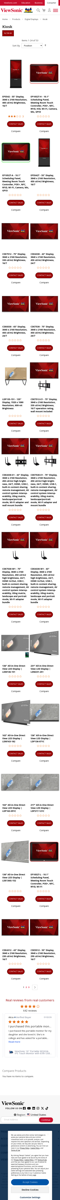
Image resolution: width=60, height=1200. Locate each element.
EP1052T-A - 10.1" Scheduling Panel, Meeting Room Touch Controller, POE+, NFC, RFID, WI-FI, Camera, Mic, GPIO (15, 183)
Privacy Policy (24, 1148)
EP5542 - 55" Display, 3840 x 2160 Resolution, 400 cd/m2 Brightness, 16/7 (14, 101)
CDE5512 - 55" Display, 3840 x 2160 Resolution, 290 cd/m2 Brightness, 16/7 (43, 955)
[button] (15, 131)
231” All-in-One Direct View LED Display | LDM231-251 (42, 668)
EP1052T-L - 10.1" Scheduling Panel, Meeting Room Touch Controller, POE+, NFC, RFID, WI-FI (42, 880)
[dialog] (30, 1162)
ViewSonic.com (10, 3)
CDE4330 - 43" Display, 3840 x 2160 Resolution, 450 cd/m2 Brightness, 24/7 (43, 259)
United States (38, 1114)
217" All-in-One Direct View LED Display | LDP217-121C (42, 807)
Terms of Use (15, 1150)
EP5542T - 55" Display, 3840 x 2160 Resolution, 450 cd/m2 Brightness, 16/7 (43, 180)
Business (38, 3)
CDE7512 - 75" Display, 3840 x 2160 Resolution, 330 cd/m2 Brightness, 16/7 (14, 259)
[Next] (34, 987)
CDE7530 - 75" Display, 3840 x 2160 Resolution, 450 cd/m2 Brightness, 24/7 (43, 331)
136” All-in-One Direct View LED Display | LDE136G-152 (13, 877)
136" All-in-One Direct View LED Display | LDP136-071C (42, 738)
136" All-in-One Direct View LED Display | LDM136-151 (13, 668)
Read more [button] (25, 1041)
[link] (30, 1052)
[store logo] (18, 10)
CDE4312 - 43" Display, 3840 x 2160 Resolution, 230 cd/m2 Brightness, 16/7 (14, 955)
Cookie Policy (35, 1148)
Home (5, 19)
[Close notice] (48, 1134)
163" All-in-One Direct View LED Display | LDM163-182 (13, 738)
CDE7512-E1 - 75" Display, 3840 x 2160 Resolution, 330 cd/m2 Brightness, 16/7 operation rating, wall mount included (44, 405)
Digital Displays (32, 19)
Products (16, 19)
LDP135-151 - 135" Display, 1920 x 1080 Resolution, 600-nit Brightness (12, 404)
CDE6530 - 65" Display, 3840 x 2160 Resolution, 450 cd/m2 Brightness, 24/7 (14, 331)
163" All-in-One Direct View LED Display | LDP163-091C (13, 807)
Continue (46, 1119)
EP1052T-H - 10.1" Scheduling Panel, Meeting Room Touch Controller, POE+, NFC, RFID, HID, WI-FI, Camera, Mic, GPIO (44, 104)
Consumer (51, 3)
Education (26, 3)
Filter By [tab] (8, 33)
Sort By (16, 45)
